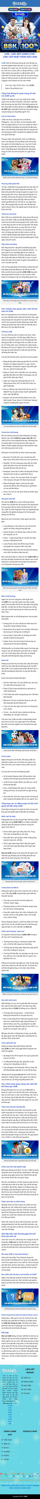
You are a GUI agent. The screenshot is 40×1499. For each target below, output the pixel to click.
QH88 (10, 1414)
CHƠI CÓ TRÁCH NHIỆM (29, 1485)
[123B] (20, 3)
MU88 (10, 1412)
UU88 (15, 1403)
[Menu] (2, 3)
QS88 (10, 1419)
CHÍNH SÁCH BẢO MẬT (10, 1485)
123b (4, 1375)
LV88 (10, 1417)
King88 (10, 1405)
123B (9, 1408)
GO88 (10, 1410)
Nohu (10, 1421)
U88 (10, 1423)
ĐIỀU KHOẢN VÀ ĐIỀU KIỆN (20, 1488)
